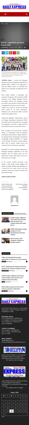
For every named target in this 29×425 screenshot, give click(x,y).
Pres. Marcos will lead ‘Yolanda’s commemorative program (21, 187)
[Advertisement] (14, 19)
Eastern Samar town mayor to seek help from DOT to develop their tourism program (7, 187)
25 (7, 411)
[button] (26, 14)
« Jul (3, 416)
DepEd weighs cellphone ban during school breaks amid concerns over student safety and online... (13, 277)
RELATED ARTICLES (8, 213)
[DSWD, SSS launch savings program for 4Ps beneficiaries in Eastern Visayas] (6, 231)
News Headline (5, 270)
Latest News (4, 291)
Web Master (5, 47)
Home (2, 23)
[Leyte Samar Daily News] (14, 6)
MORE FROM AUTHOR (20, 213)
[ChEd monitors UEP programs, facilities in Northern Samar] (6, 240)
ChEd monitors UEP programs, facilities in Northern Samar (17, 240)
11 (7, 405)
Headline (4, 261)
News (6, 23)
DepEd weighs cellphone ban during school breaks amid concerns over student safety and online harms (18, 221)
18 (7, 408)
